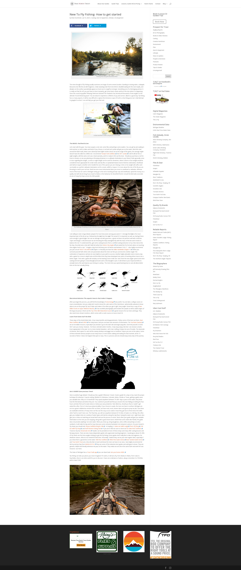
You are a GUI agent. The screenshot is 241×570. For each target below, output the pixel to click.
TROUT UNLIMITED (85, 249)
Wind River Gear (158, 200)
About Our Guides (103, 4)
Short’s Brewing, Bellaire (160, 158)
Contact (157, 4)
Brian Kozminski (76, 18)
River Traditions (157, 177)
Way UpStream (157, 303)
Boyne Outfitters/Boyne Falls (95, 426)
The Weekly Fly (157, 292)
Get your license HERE (118, 452)
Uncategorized (118, 18)
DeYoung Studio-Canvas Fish (162, 216)
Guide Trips (115, 4)
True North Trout (77, 442)
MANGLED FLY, (90, 444)
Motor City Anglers (108, 245)
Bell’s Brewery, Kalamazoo (161, 145)
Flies (154, 47)
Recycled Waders (158, 336)
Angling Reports (158, 30)
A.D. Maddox (157, 311)
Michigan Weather (158, 127)
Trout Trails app (92, 452)
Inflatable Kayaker (158, 171)
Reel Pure (156, 339)
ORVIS (85, 322)
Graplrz (155, 168)
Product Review (157, 64)
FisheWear (156, 165)
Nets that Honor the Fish (160, 333)
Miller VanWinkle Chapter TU (122, 249)
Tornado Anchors (158, 192)
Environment (157, 44)
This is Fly (156, 120)
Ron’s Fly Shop (134, 426)
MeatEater (156, 274)
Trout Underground (159, 300)
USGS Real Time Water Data (161, 130)
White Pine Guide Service (117, 440)
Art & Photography (158, 33)
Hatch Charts (148, 4)
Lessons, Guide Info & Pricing (130, 4)
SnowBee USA (157, 189)
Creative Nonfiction (159, 41)
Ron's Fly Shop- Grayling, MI (161, 183)
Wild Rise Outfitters (102, 440)
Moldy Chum (157, 277)
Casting (93, 18)
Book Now (159, 21)
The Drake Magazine (159, 117)
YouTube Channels (136, 322)
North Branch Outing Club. (93, 428)
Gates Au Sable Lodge (121, 426)
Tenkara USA (157, 345)
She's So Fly (156, 283)
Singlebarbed (157, 286)
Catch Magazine (158, 114)
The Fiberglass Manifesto (160, 289)
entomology (109, 302)
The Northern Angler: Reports (162, 259)
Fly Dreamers (157, 331)
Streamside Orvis (86, 431)
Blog (164, 4)
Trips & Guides (157, 67)
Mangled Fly (156, 174)
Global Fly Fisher (158, 266)
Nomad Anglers (157, 280)
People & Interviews (159, 59)
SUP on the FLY (157, 225)
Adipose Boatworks (159, 208)
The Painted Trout (158, 348)
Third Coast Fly (157, 295)
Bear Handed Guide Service (134, 440)
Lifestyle (111, 18)
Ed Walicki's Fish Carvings (160, 325)
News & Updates (158, 56)
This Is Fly (156, 297)
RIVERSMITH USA (158, 180)
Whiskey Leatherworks (160, 351)
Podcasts (156, 62)
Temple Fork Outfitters (108, 154)
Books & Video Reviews (160, 36)
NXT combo (123, 154)
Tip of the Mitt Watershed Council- (101, 311)
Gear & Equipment (102, 18)
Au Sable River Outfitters (134, 428)
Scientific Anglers (158, 186)
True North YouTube (159, 194)
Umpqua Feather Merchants (161, 197)
